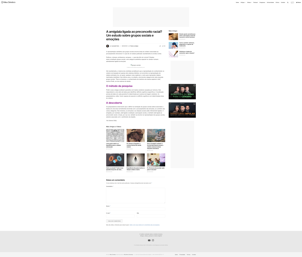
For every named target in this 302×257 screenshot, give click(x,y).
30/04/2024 (125, 46)
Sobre (237, 2)
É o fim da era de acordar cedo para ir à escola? (155, 168)
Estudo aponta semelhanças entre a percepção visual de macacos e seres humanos (187, 35)
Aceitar (177, 242)
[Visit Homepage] (8, 2)
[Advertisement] (151, 17)
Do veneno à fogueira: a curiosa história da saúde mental (134, 145)
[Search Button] (287, 2)
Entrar (299, 2)
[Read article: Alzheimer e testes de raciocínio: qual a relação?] (173, 54)
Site (138, 213)
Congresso (262, 2)
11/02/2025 (109, 148)
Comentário (110, 186)
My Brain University (128, 254)
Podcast (255, 2)
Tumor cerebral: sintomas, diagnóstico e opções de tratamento (186, 44)
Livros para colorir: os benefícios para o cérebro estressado (113, 145)
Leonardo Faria (115, 46)
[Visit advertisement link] (182, 91)
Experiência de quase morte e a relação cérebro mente (136, 168)
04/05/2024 (150, 150)
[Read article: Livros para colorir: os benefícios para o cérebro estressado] (115, 135)
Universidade (270, 2)
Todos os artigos (134, 46)
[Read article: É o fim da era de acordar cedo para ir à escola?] (156, 159)
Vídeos (249, 2)
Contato (283, 2)
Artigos (243, 2)
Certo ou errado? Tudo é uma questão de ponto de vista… (114, 168)
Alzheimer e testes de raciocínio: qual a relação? (186, 52)
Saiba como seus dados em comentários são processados (144, 225)
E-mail (108, 213)
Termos (188, 254)
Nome (108, 206)
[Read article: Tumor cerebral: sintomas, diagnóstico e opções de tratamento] (173, 45)
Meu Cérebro (113, 254)
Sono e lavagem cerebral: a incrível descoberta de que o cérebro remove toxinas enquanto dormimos (155, 146)
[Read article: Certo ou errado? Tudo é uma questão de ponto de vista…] (115, 159)
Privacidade (182, 254)
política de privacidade (161, 242)
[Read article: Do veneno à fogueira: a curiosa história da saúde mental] (136, 135)
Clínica (277, 2)
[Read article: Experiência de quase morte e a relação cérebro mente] (136, 159)
